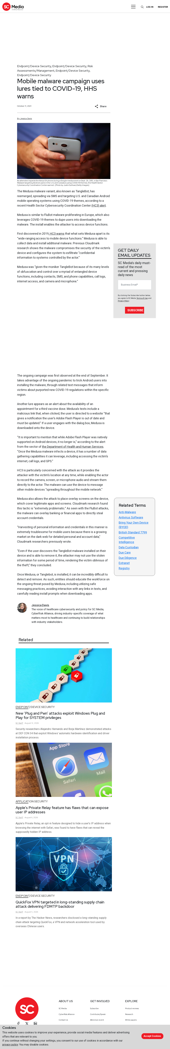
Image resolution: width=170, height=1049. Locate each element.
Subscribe (135, 310)
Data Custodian (129, 547)
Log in (149, 7)
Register (163, 7)
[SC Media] (13, 6)
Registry (124, 568)
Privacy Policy (123, 301)
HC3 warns (56, 233)
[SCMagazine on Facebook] (18, 1024)
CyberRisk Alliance (67, 1014)
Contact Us (63, 1020)
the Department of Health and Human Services (72, 446)
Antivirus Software (131, 517)
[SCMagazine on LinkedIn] (35, 1024)
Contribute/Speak (98, 1014)
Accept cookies (152, 1036)
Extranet (124, 563)
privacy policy (10, 1044)
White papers (131, 1020)
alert (103, 205)
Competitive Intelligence (127, 540)
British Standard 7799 (133, 532)
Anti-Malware (127, 512)
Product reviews (132, 1008)
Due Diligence (128, 558)
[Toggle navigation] (133, 6)
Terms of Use (142, 298)
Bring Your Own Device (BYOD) (133, 525)
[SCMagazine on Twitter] (27, 1024)
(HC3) (95, 205)
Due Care (125, 552)
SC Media (63, 1008)
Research (129, 1014)
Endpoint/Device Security (34, 66)
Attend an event (97, 1020)
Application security (32, 801)
